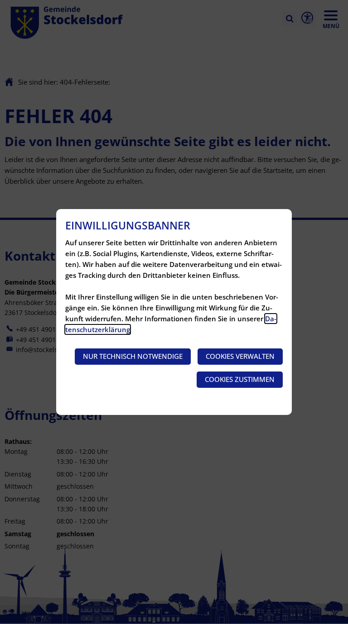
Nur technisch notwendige (133, 356)
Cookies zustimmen (240, 379)
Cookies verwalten (240, 356)
